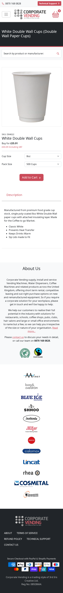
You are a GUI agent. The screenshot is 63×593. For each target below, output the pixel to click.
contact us (18, 337)
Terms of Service (27, 533)
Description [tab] (14, 195)
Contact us (11, 544)
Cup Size (6, 156)
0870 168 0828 (13, 3)
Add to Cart (30, 177)
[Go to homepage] (30, 14)
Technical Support (48, 3)
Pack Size (7, 164)
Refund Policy (13, 539)
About (8, 533)
